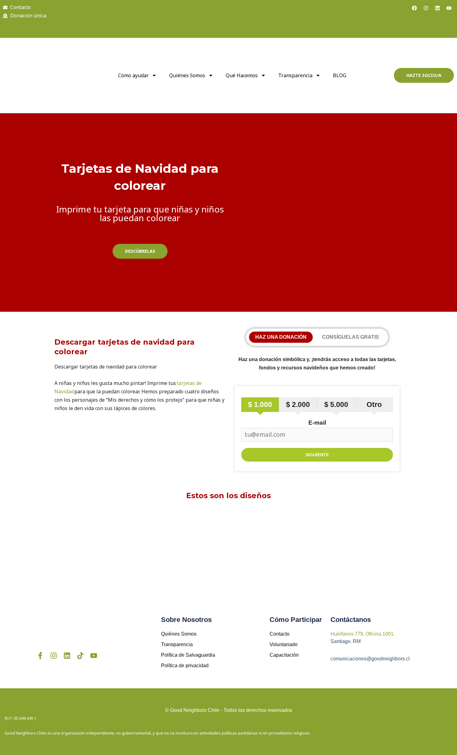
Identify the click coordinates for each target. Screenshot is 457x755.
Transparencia (295, 75)
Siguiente (317, 454)
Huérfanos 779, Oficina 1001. (362, 634)
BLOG (339, 75)
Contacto (279, 634)
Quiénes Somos (178, 634)
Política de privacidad (185, 665)
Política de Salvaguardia (188, 655)
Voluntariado (284, 644)
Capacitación (284, 655)
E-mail (317, 422)
